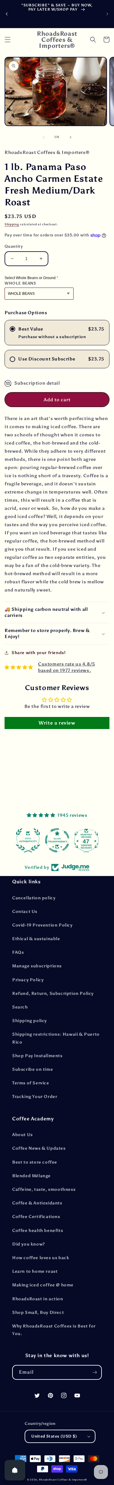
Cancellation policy (33, 897)
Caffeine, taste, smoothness (43, 1189)
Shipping (12, 224)
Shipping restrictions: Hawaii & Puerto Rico (56, 1038)
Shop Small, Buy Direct (38, 1312)
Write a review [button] (57, 723)
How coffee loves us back (40, 1257)
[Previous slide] (6, 14)
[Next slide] (107, 14)
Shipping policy (29, 1020)
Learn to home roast (34, 1271)
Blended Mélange (31, 1175)
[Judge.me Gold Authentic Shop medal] (28, 840)
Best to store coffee (34, 1162)
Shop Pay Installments (37, 1055)
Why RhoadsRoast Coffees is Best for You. (54, 1330)
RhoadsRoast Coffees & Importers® (63, 1479)
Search (20, 1007)
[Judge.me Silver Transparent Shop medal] (57, 840)
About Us (22, 1134)
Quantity (14, 246)
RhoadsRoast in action (37, 1298)
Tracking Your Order (34, 1096)
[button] (7, 39)
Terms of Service (30, 1083)
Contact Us (24, 911)
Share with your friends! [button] (38, 652)
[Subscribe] (94, 1372)
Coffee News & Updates (39, 1148)
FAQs (18, 952)
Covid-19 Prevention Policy (42, 925)
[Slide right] (70, 137)
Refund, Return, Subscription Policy (53, 993)
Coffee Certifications (36, 1216)
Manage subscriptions (37, 966)
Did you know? (28, 1244)
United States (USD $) (54, 1436)
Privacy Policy (27, 979)
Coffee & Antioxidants (37, 1203)
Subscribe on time (32, 1069)
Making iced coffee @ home (43, 1285)
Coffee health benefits (37, 1230)
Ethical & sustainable (36, 938)
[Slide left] (43, 137)
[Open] (15, 1470)
